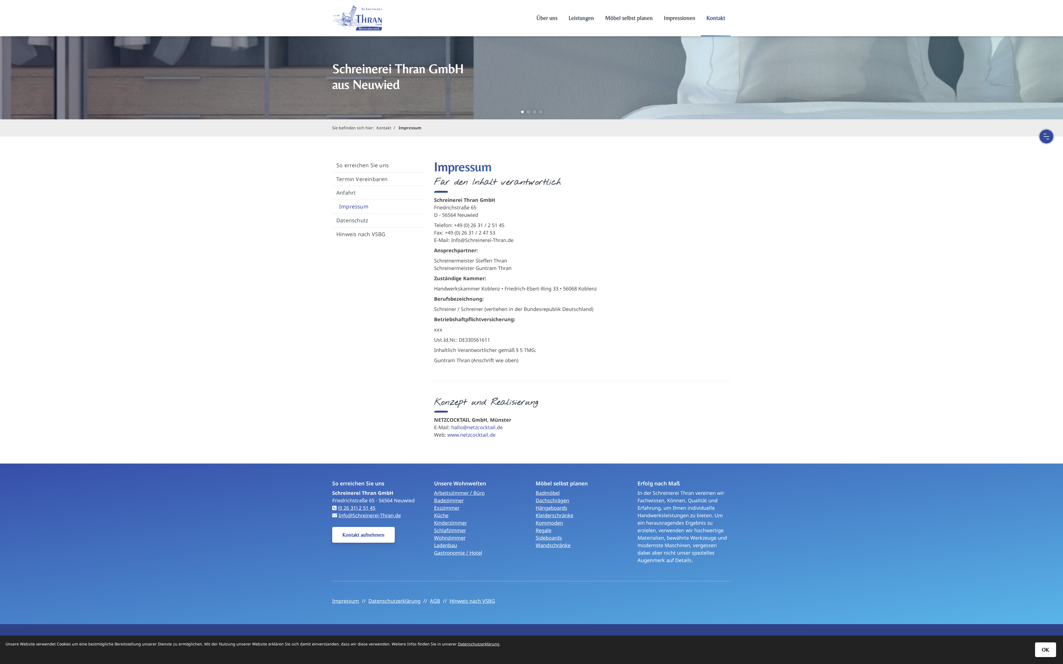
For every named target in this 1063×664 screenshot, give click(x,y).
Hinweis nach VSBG (360, 234)
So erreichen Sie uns (362, 165)
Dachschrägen (552, 500)
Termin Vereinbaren (362, 179)
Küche (441, 515)
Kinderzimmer (450, 522)
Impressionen (679, 18)
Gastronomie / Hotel (458, 552)
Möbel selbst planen (629, 18)
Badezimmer (449, 500)
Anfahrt (346, 192)
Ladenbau (445, 545)
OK (1045, 650)
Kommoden (549, 522)
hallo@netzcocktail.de (477, 427)
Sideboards (549, 537)
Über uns (547, 18)
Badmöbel (548, 493)
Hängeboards (551, 508)
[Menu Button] (1046, 136)
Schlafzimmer (450, 530)
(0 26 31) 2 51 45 (356, 508)
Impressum (410, 127)
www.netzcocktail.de (471, 434)
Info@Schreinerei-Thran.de (370, 515)
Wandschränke (553, 545)
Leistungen (581, 18)
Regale (543, 530)
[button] (522, 111)
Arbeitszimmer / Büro (459, 493)
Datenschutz (352, 220)
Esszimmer (447, 508)
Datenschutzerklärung (394, 601)
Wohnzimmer (450, 537)
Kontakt (715, 18)
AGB (435, 601)
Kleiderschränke (554, 515)
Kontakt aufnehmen (363, 535)
